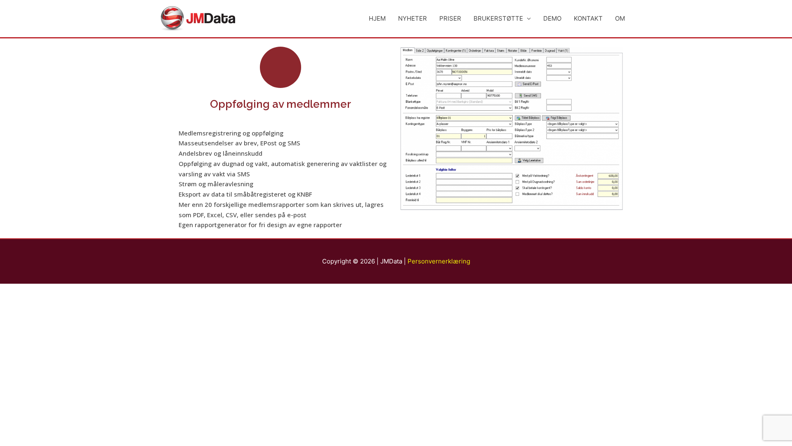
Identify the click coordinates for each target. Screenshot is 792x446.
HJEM (377, 18)
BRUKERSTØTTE (498, 18)
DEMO (552, 18)
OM (620, 18)
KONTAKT (588, 18)
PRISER (450, 18)
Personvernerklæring (439, 261)
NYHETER (412, 18)
